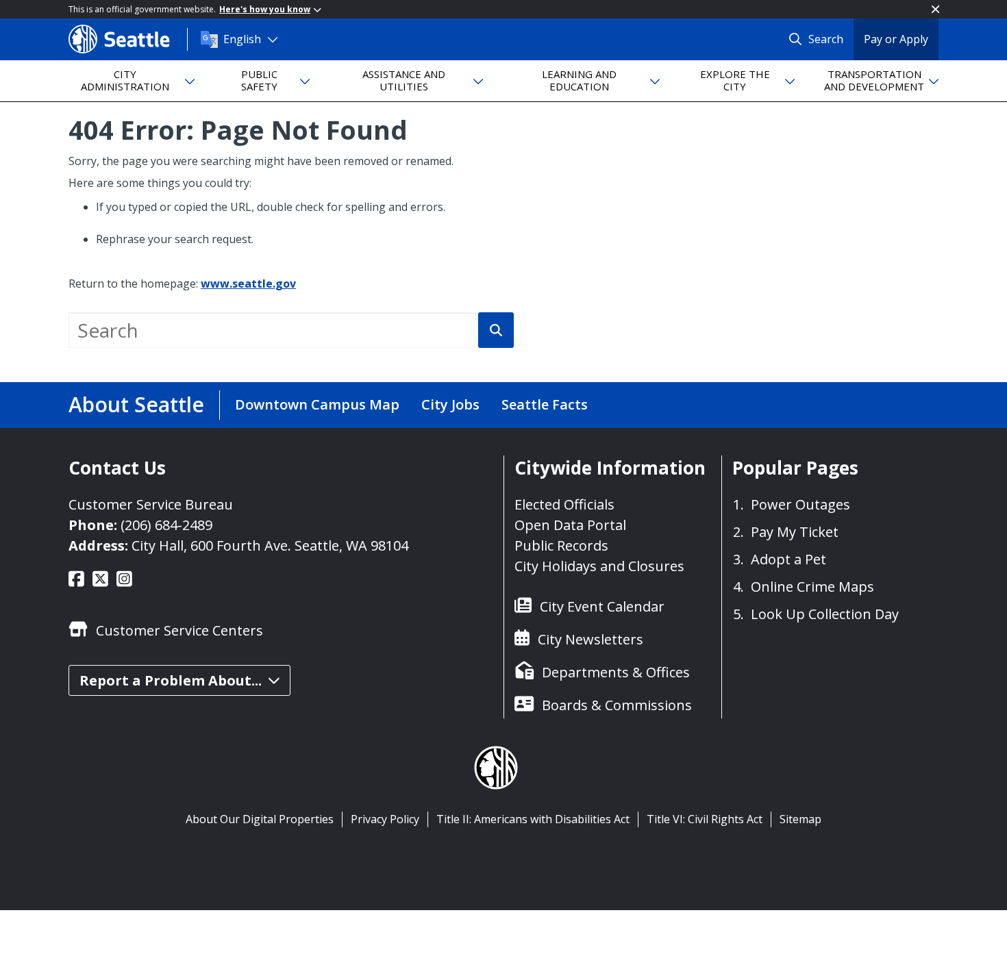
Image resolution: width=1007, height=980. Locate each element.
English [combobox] (242, 39)
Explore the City (735, 79)
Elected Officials (564, 504)
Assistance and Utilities (403, 79)
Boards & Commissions (617, 705)
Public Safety (259, 79)
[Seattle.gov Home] (128, 39)
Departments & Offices (616, 672)
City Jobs (450, 404)
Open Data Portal (570, 525)
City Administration (125, 79)
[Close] (935, 9)
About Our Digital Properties (260, 819)
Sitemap (800, 819)
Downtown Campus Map (317, 404)
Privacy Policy (385, 819)
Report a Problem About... (170, 680)
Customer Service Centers (179, 630)
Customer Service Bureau (151, 504)
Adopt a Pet (788, 559)
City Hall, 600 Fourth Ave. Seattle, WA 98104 (270, 545)
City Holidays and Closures (599, 566)
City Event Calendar (602, 606)
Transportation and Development (874, 79)
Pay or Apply (896, 39)
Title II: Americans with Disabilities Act (533, 819)
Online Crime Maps (812, 586)
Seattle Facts (544, 404)
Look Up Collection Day (825, 614)
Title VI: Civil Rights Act (704, 819)
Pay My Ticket (794, 532)
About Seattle (136, 404)
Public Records (561, 545)
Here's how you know (264, 9)
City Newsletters (590, 639)
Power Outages (800, 504)
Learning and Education (579, 79)
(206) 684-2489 (166, 525)
